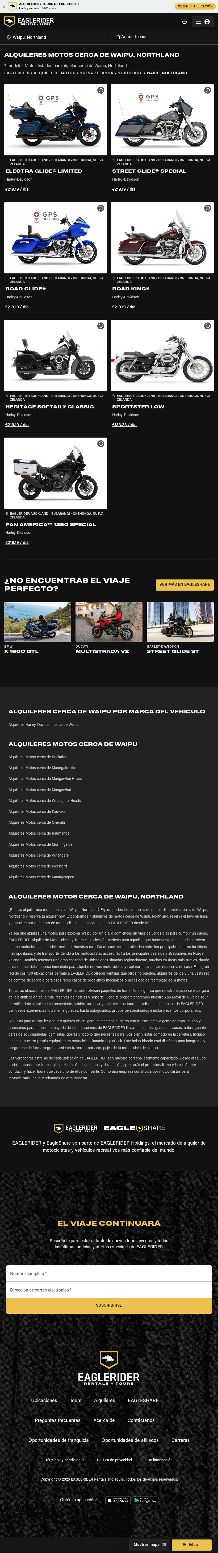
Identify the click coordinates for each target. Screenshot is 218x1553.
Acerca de (104, 1421)
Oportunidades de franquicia (58, 1440)
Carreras (180, 1440)
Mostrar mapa (147, 1545)
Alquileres (104, 1401)
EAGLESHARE (143, 1401)
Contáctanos (141, 1421)
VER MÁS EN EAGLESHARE (185, 585)
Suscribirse (109, 1306)
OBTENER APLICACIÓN (195, 6)
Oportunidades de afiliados (130, 1440)
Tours (75, 1401)
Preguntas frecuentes (58, 1421)
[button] (55, 138)
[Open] (108, 36)
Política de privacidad (114, 1460)
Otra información (159, 1460)
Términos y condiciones (64, 1460)
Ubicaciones (44, 1401)
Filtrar (194, 1545)
